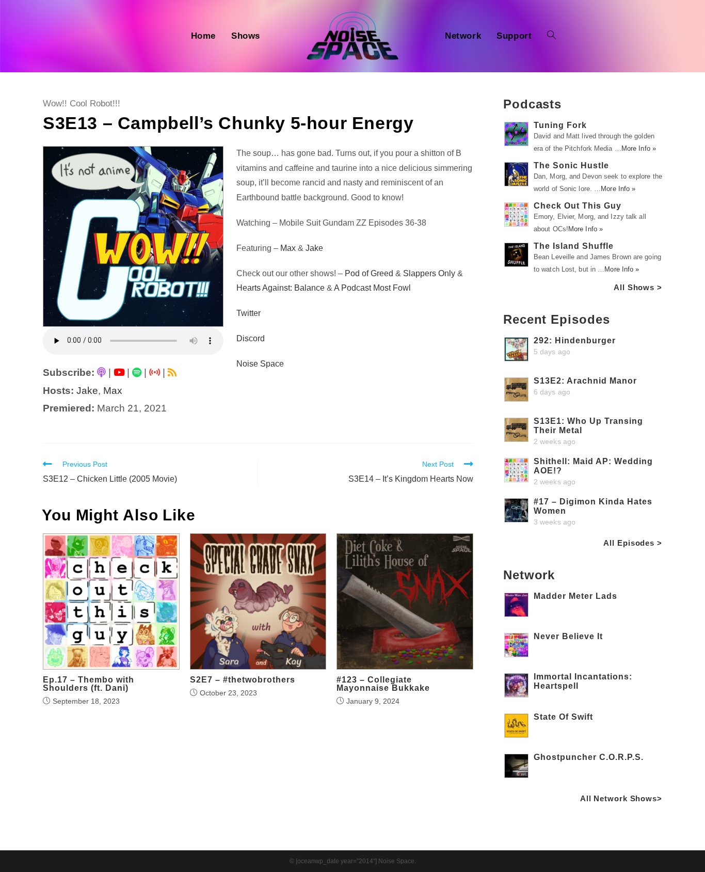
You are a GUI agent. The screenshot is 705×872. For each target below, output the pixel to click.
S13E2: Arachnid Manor (585, 380)
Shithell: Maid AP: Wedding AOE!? (593, 466)
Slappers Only (429, 273)
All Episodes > (632, 542)
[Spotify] (136, 372)
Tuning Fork (560, 125)
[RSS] (172, 372)
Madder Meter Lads (575, 596)
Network (529, 575)
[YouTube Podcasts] (119, 372)
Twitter (248, 313)
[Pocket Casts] (154, 372)
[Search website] (551, 36)
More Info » (638, 148)
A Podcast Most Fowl (372, 287)
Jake (87, 390)
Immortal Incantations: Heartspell (583, 681)
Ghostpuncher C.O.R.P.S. (589, 757)
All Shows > (638, 287)
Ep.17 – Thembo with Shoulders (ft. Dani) (88, 684)
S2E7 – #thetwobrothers (242, 680)
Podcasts (532, 104)
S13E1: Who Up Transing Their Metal (588, 426)
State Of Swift (563, 716)
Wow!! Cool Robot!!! (81, 103)
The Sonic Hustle (571, 165)
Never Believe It (568, 636)
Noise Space (260, 363)
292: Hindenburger (575, 340)
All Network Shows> (621, 798)
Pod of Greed (369, 273)
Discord (250, 338)
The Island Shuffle (574, 246)
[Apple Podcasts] (101, 372)
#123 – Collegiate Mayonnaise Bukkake (383, 684)
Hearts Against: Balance (280, 287)
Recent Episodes (556, 319)
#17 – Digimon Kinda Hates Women (593, 506)
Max (112, 390)
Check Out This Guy (577, 205)
